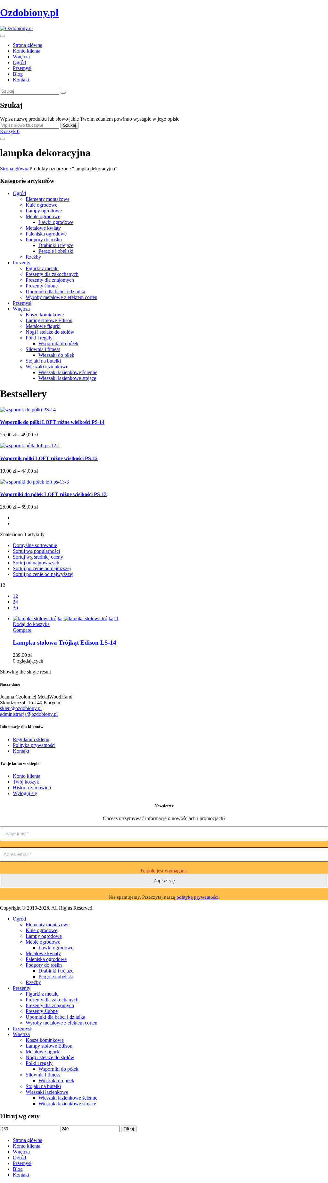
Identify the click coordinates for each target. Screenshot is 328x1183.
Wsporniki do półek (58, 343)
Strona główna (14, 168)
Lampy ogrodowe (44, 210)
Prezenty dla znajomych (50, 280)
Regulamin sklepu (31, 739)
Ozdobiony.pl (29, 12)
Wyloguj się (25, 793)
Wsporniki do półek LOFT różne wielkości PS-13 (53, 494)
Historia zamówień (32, 787)
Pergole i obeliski (55, 251)
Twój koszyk (26, 781)
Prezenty (21, 262)
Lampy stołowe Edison (49, 320)
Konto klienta (26, 776)
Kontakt (21, 751)
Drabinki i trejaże (55, 245)
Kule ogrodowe (41, 205)
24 (15, 601)
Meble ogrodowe (43, 216)
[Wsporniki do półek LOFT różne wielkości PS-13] (34, 481)
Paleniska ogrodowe (46, 233)
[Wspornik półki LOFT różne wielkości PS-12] (30, 445)
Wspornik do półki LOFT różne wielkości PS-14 (52, 422)
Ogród (19, 193)
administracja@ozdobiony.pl (29, 714)
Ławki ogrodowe (55, 222)
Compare (22, 630)
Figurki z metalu (42, 268)
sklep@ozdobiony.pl (21, 708)
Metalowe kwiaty (43, 228)
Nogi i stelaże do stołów (50, 332)
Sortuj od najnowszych (36, 562)
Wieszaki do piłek (56, 355)
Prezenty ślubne (42, 285)
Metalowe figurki (43, 326)
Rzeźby (33, 257)
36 (15, 607)
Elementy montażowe (48, 199)
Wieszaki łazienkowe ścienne (67, 372)
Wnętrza (21, 309)
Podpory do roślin (44, 239)
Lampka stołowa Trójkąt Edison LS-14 (64, 642)
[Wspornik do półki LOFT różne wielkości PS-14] (28, 409)
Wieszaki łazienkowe (47, 366)
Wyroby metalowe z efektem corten (61, 297)
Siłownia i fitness (43, 349)
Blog (18, 1169)
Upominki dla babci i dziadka (55, 291)
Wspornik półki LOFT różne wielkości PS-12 (49, 458)
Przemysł (22, 303)
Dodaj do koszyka (31, 624)
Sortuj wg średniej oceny (38, 557)
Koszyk (10, 131)
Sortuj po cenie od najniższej (42, 568)
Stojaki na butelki (43, 361)
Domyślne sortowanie (35, 545)
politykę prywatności (197, 897)
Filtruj (129, 1129)
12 (15, 596)
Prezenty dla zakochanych (52, 274)
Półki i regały (39, 337)
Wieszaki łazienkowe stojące (67, 378)
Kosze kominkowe (45, 314)
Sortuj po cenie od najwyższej (43, 574)
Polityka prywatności (34, 745)
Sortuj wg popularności (36, 551)
